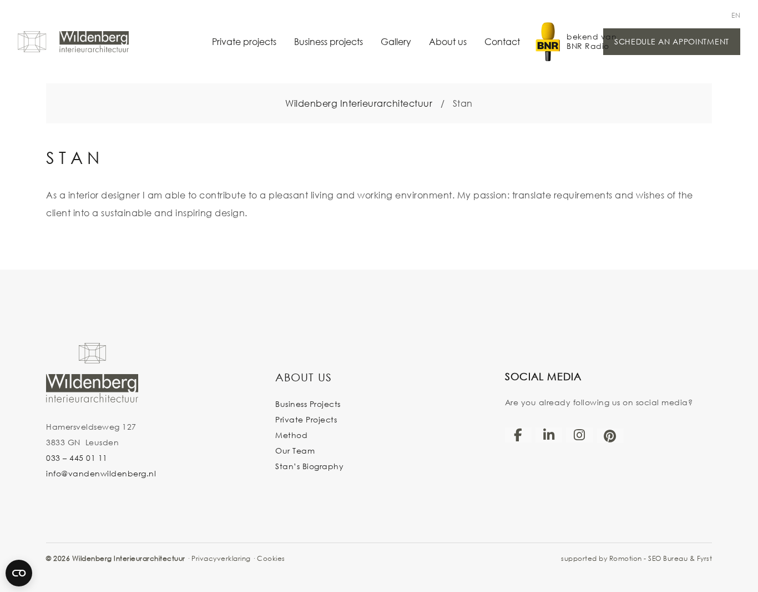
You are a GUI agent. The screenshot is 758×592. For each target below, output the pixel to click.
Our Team (295, 450)
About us (448, 41)
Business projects (328, 41)
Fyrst (704, 558)
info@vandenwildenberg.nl (101, 473)
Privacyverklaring (221, 558)
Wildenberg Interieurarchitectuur (358, 103)
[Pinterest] (610, 436)
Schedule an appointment (671, 41)
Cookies (271, 558)
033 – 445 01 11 (77, 457)
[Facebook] (518, 434)
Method (291, 435)
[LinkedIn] (548, 434)
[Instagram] (579, 434)
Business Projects (308, 404)
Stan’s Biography (309, 466)
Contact (502, 41)
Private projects (244, 41)
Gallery (396, 41)
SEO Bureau (668, 558)
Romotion (625, 558)
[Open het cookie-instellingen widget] (19, 573)
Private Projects (306, 419)
